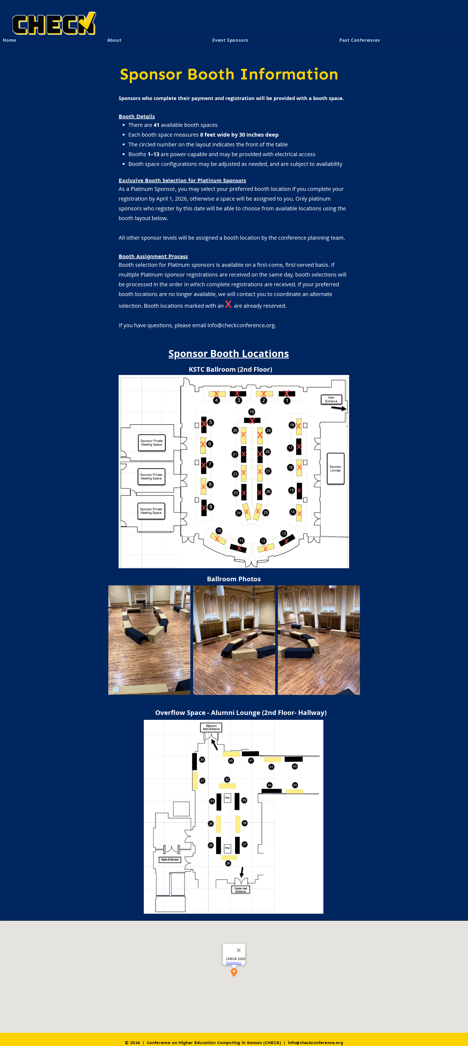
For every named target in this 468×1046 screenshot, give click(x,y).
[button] (273, 40)
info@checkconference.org (241, 325)
